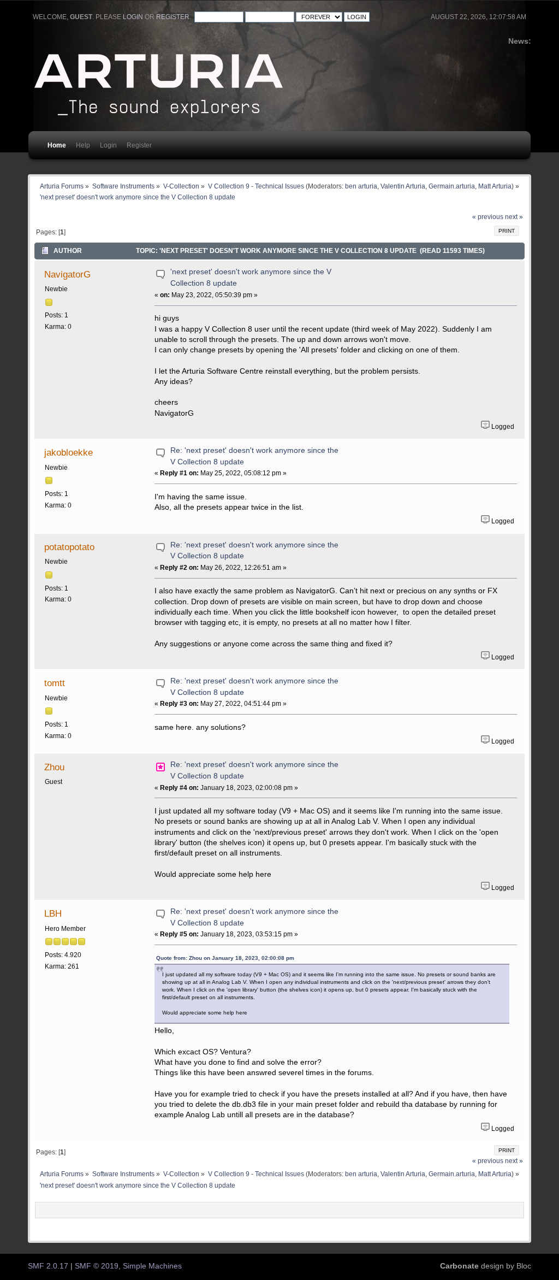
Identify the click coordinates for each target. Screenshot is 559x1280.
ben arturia (361, 186)
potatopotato (69, 547)
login (133, 17)
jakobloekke (68, 452)
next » (514, 217)
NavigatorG (67, 274)
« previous (487, 217)
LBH (53, 913)
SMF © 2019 (96, 1266)
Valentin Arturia (402, 186)
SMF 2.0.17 (48, 1266)
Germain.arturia (452, 186)
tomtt (54, 683)
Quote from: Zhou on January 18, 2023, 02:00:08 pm (225, 958)
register (172, 17)
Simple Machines (152, 1266)
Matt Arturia (495, 186)
